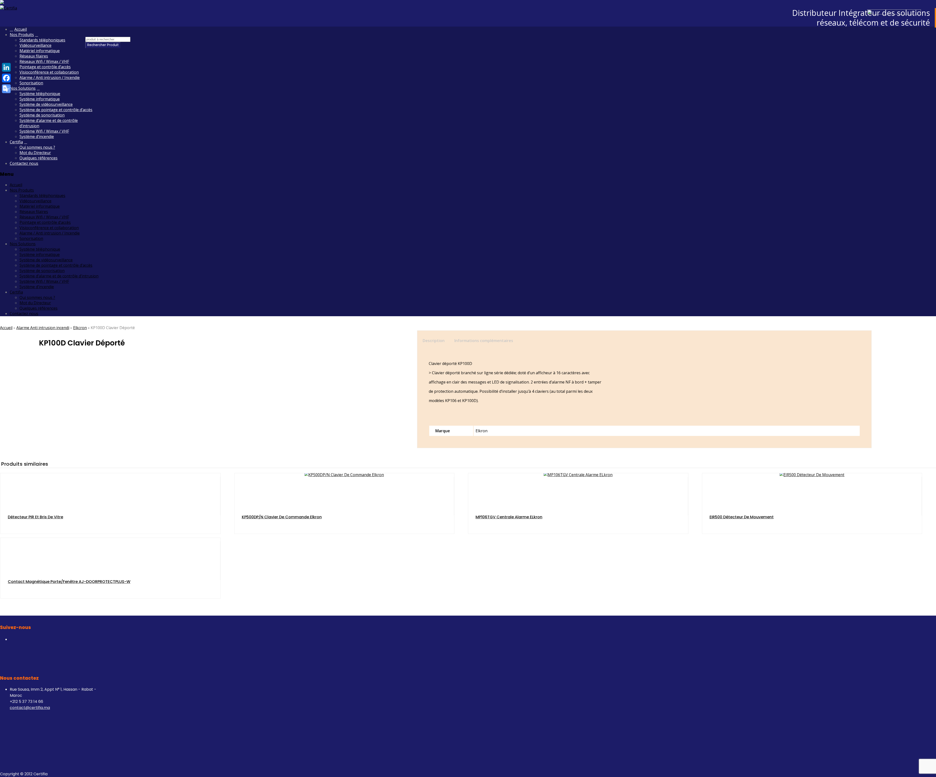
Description (434, 340)
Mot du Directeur (35, 152)
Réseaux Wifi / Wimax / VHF (44, 61)
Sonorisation (31, 83)
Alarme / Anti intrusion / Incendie (50, 77)
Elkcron (80, 327)
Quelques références (39, 158)
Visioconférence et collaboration (49, 72)
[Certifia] (8, 2)
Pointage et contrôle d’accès (45, 66)
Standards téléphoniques (42, 40)
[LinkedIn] (6, 67)
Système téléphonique (40, 93)
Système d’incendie (37, 136)
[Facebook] (6, 78)
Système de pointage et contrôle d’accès (56, 109)
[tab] (435, 340)
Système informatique (40, 99)
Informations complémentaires (483, 340)
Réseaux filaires (34, 56)
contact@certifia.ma (30, 707)
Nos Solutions (23, 88)
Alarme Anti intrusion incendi (42, 327)
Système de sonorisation (42, 115)
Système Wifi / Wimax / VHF (44, 131)
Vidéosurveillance (35, 45)
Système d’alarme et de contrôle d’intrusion (59, 276)
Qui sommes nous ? (37, 147)
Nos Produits (22, 34)
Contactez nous (24, 163)
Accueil (20, 29)
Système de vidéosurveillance (46, 104)
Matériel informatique (40, 50)
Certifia (16, 142)
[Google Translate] (6, 88)
